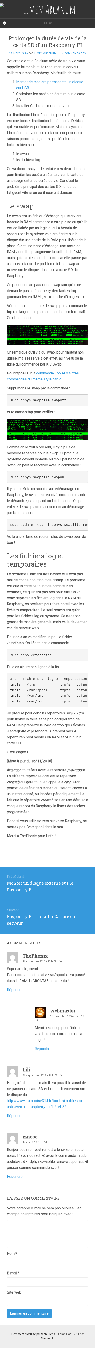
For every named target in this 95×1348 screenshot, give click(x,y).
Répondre (15, 990)
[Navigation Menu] (90, 23)
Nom (12, 1254)
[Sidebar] (4, 23)
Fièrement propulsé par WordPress (33, 1334)
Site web (14, 1292)
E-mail (13, 1273)
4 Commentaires (74, 53)
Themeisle (47, 1338)
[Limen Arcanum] (47, 9)
